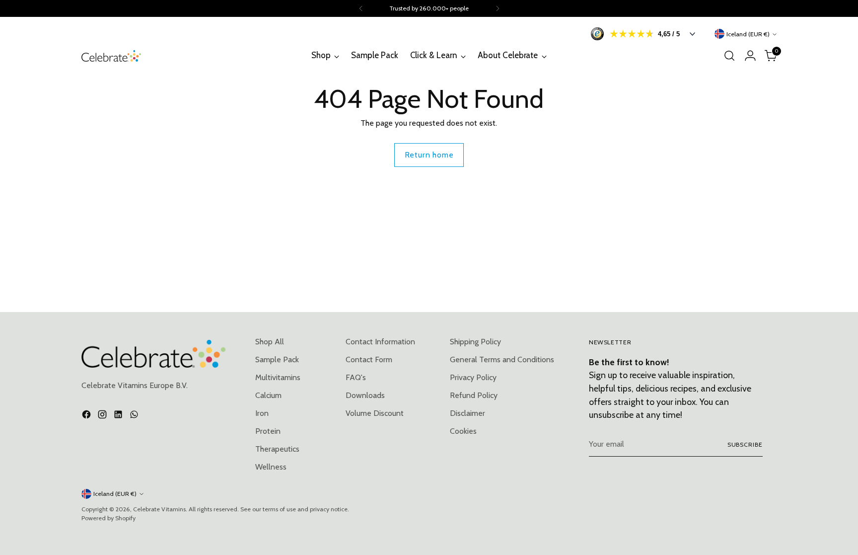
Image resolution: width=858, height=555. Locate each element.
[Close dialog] (616, 159)
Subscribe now (495, 342)
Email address (411, 274)
